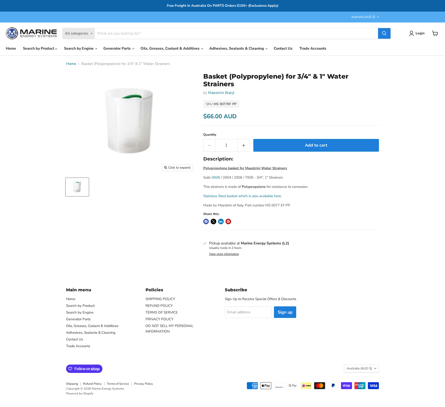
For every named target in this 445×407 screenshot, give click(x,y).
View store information (224, 254)
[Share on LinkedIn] (221, 221)
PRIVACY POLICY (159, 319)
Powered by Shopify (79, 393)
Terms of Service (118, 384)
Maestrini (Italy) (221, 92)
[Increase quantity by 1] (244, 145)
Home (11, 48)
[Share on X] (213, 221)
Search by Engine (79, 48)
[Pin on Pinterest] (228, 221)
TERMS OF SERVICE (162, 312)
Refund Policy (92, 384)
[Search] (384, 33)
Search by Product (39, 48)
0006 (216, 177)
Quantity (209, 135)
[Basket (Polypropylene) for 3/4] (77, 187)
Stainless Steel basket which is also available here (242, 196)
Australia (363, 17)
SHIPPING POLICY (160, 299)
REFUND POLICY (159, 305)
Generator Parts (117, 48)
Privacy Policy (143, 384)
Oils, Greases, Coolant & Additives (170, 48)
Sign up (285, 312)
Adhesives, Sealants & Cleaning (237, 48)
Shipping (72, 384)
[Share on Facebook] (206, 221)
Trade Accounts (312, 48)
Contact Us (283, 48)
